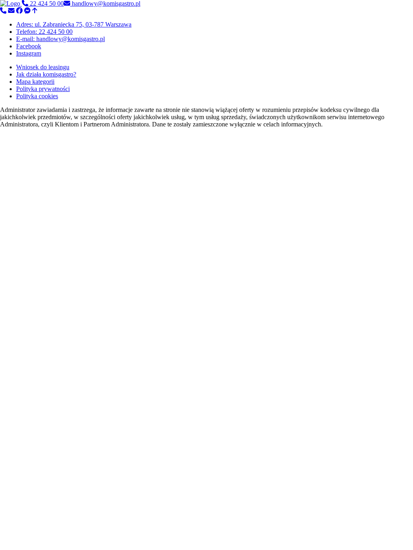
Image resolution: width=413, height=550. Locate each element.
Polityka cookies (37, 96)
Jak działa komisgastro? (46, 74)
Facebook (28, 46)
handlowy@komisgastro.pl (105, 3)
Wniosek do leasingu (42, 67)
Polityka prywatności (43, 88)
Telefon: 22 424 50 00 (44, 31)
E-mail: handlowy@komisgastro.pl (60, 38)
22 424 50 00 (46, 3)
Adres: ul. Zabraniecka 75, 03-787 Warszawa (73, 24)
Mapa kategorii (35, 81)
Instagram (28, 53)
